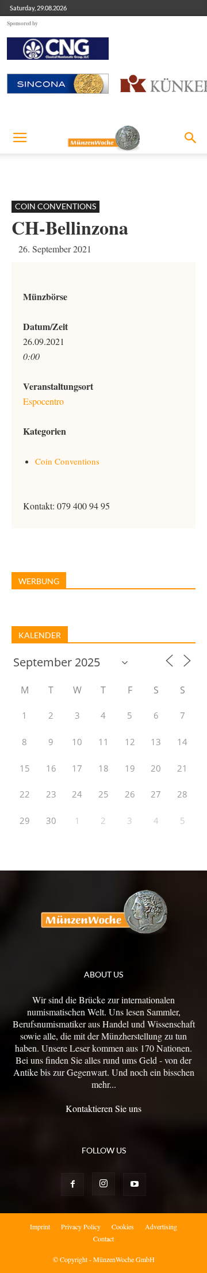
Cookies (123, 1226)
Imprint (40, 1226)
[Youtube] (134, 1184)
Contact (103, 1238)
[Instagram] (103, 1183)
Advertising (161, 1226)
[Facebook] (72, 1184)
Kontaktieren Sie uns (103, 1108)
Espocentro (43, 401)
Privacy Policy (81, 1226)
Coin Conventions (55, 206)
